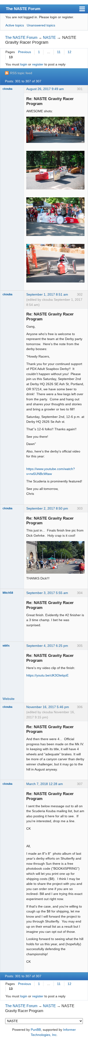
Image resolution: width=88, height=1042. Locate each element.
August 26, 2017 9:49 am (45, 89)
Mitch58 (8, 592)
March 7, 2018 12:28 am (44, 784)
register (37, 64)
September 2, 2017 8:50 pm (47, 508)
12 (69, 52)
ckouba (7, 88)
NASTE (49, 38)
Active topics (14, 25)
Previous (24, 52)
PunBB (36, 1029)
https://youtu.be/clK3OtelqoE (47, 675)
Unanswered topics (41, 25)
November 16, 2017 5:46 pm (47, 707)
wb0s (6, 645)
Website (9, 699)
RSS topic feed (21, 73)
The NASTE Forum (23, 8)
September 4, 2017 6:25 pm (47, 646)
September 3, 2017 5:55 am (47, 593)
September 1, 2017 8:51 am (47, 294)
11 (59, 52)
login (23, 64)
